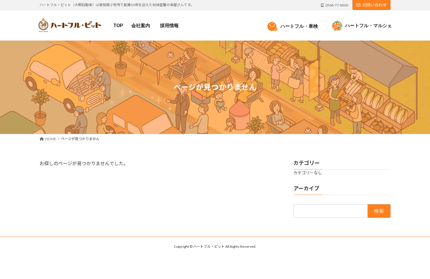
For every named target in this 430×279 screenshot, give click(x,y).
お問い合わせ (374, 4)
